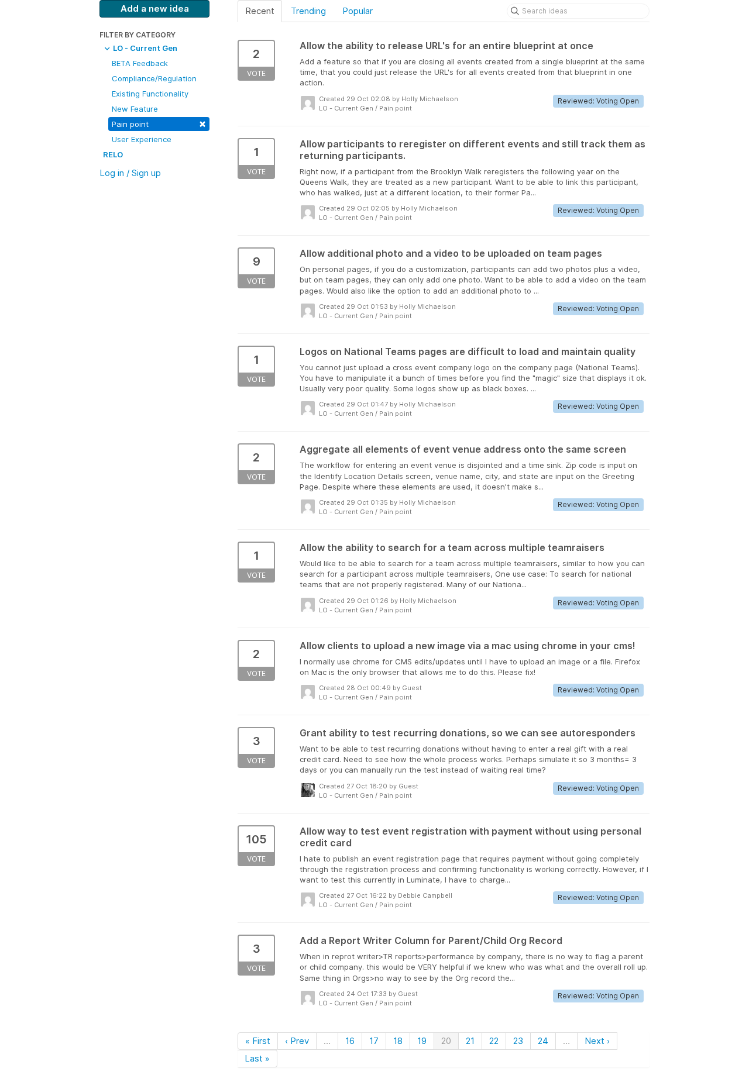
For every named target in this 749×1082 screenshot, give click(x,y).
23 (518, 1040)
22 (494, 1040)
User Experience (141, 139)
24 (543, 1040)
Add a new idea (155, 8)
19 (422, 1040)
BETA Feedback (140, 63)
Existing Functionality (150, 93)
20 (446, 1040)
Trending (308, 10)
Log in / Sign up (130, 172)
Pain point (159, 123)
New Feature (135, 108)
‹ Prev (297, 1040)
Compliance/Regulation (154, 78)
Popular (357, 10)
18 (398, 1040)
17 (374, 1040)
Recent (259, 10)
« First (257, 1040)
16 (350, 1040)
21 (470, 1040)
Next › (597, 1040)
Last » (257, 1058)
